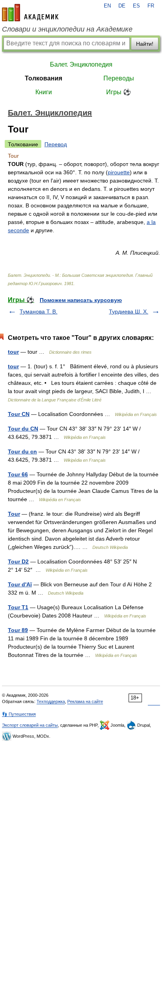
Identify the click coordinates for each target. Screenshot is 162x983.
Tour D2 (18, 561)
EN (107, 6)
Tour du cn (22, 451)
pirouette (119, 172)
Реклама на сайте (85, 701)
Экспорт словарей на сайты (30, 725)
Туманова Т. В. (38, 311)
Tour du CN (23, 428)
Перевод (55, 144)
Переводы (118, 78)
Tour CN (18, 414)
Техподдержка (51, 701)
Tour (14, 514)
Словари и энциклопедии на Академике (67, 29)
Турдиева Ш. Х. (128, 311)
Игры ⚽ (118, 92)
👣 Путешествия (19, 714)
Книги (43, 92)
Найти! (144, 44)
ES (136, 6)
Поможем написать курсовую (81, 300)
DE (121, 6)
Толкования (43, 78)
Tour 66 (18, 474)
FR (150, 6)
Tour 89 (18, 630)
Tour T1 (18, 607)
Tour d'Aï (20, 584)
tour (13, 352)
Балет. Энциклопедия (81, 64)
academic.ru (30, 12)
